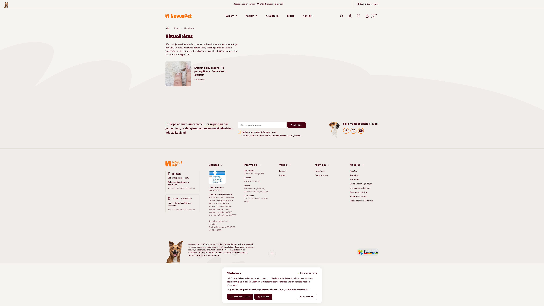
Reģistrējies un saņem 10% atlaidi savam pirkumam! (258, 4)
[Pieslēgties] (350, 16)
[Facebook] (346, 131)
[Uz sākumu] (167, 28)
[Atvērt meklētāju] (341, 16)
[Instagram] (353, 131)
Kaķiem (250, 15)
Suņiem (230, 15)
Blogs (290, 15)
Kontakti (308, 15)
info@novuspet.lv (180, 178)
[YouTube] (361, 131)
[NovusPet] (183, 16)
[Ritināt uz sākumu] (272, 253)
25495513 (176, 174)
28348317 (177, 198)
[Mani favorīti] (358, 16)
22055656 (187, 198)
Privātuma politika (308, 273)
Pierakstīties (296, 125)
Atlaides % (272, 15)
